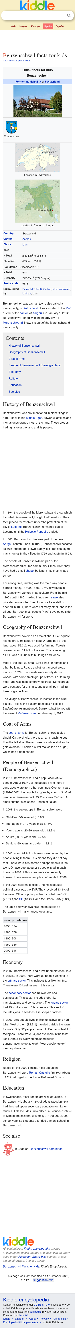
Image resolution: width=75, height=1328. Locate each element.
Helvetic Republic (36, 531)
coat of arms (16, 732)
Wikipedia (35, 1311)
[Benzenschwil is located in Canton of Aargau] (37, 200)
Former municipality (28, 81)
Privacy (44, 1318)
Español (60, 26)
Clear (61, 15)
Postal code (10, 283)
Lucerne (16, 527)
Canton (8, 238)
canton (24, 313)
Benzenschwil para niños (46, 1149)
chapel (30, 570)
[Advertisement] (37, 40)
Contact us (60, 1318)
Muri (24, 244)
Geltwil (47, 289)
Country (8, 233)
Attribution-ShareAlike (32, 1256)
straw (54, 597)
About (32, 1318)
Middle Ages (34, 418)
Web (13, 26)
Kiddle (6, 1318)
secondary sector (20, 993)
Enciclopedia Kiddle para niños (20, 1322)
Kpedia (48, 26)
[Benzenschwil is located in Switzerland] (37, 157)
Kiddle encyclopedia (37, 1248)
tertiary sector (59, 1002)
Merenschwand (61, 289)
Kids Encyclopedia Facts (17, 60)
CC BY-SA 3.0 (42, 1304)
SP (21, 899)
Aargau (26, 239)
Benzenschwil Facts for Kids (21, 1266)
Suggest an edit (43, 1280)
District (8, 244)
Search (68, 15)
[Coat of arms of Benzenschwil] (11, 127)
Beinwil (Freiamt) (32, 289)
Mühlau (26, 293)
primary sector (17, 980)
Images (23, 26)
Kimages (35, 26)
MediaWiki (23, 1315)
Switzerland (52, 81)
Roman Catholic (39, 1072)
